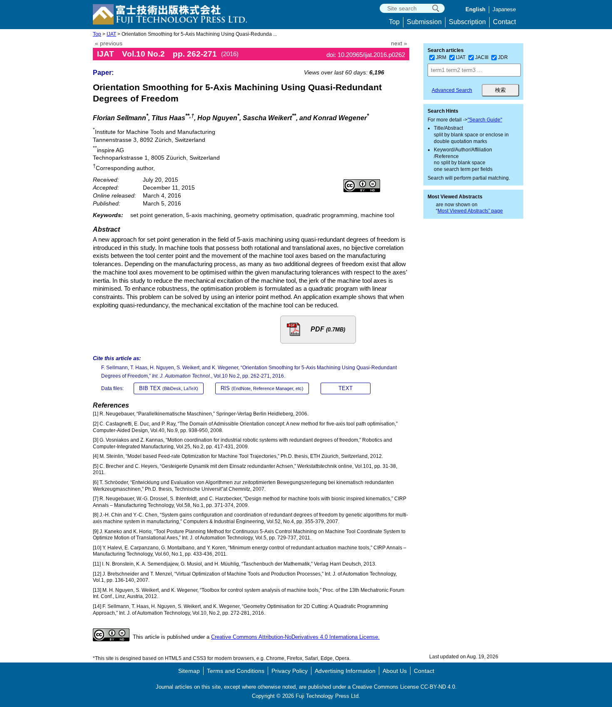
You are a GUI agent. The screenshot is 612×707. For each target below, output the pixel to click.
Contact (504, 21)
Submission (424, 21)
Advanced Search (452, 90)
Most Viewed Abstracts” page (470, 211)
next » (399, 43)
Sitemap (189, 670)
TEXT (345, 388)
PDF (328, 329)
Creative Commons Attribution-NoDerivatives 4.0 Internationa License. (295, 637)
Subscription (467, 21)
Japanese (504, 9)
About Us (395, 670)
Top (394, 21)
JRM (441, 57)
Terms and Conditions (235, 670)
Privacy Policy (289, 670)
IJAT (111, 34)
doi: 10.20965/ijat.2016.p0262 (365, 54)
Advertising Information (345, 670)
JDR (503, 57)
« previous (108, 43)
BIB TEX (168, 388)
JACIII (481, 57)
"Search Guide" (485, 120)
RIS (262, 388)
